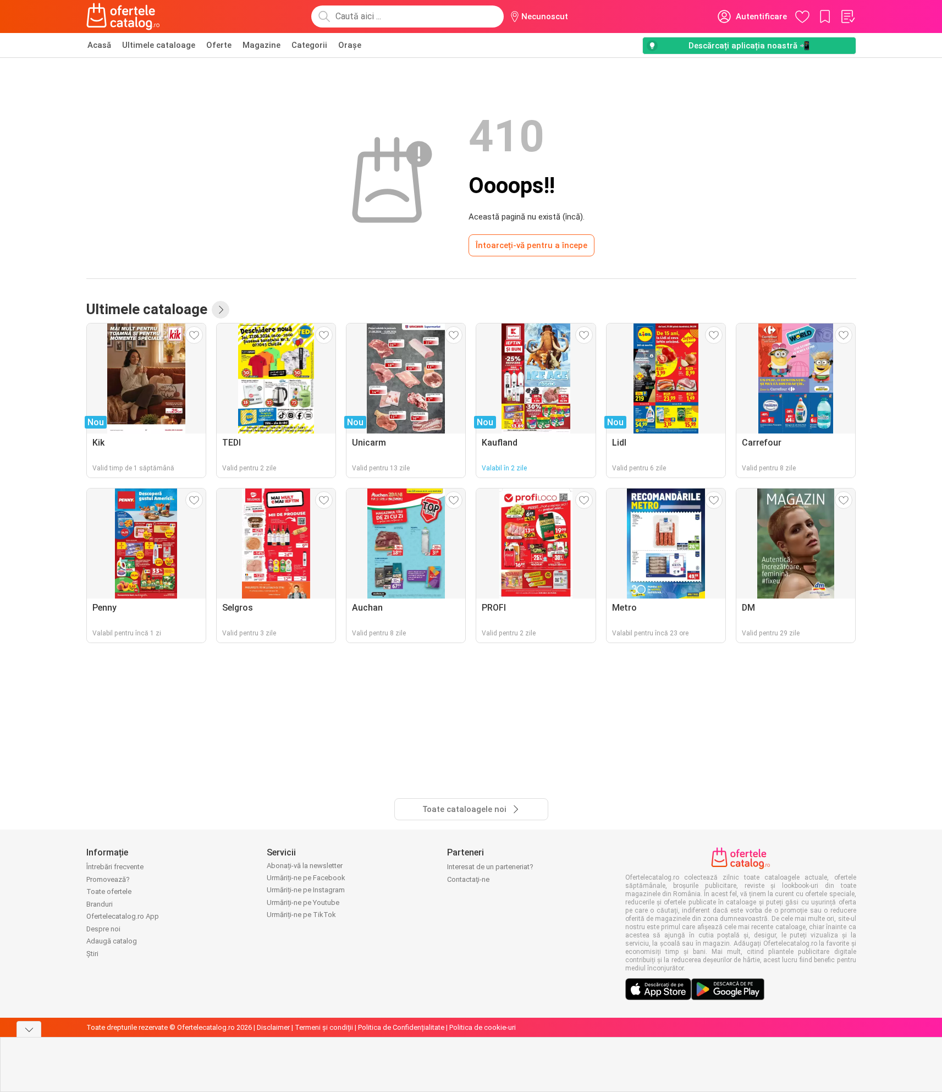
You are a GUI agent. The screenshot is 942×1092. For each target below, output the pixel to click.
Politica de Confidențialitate (401, 1027)
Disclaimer (273, 1027)
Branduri (99, 904)
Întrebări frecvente (115, 867)
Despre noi (103, 929)
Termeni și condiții (324, 1027)
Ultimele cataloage (158, 45)
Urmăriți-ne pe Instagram (306, 890)
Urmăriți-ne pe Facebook (306, 878)
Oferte (219, 45)
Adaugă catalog (111, 941)
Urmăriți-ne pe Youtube (303, 902)
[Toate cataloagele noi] (220, 310)
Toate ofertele (108, 891)
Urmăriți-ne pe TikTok (301, 914)
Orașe (349, 45)
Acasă (99, 45)
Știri (92, 954)
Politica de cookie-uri (482, 1027)
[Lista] (847, 16)
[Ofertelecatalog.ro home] (123, 16)
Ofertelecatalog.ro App (122, 916)
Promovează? (108, 879)
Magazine (261, 45)
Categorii (309, 45)
